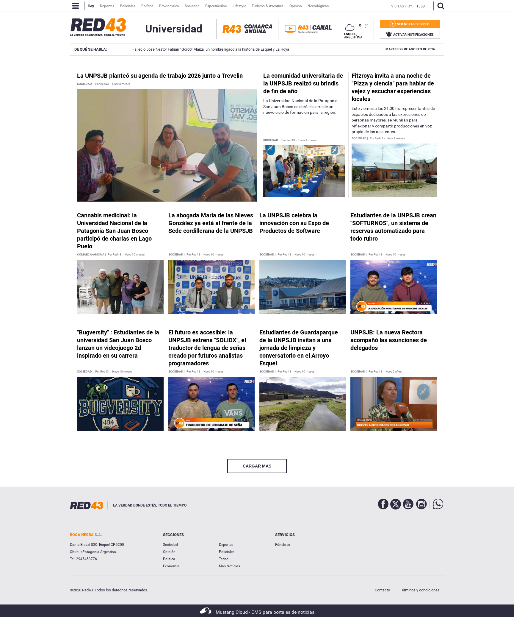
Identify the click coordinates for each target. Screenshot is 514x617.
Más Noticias (229, 566)
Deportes (226, 545)
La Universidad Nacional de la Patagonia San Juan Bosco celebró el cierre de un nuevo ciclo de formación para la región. (300, 106)
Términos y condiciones (420, 590)
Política (169, 559)
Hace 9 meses (307, 140)
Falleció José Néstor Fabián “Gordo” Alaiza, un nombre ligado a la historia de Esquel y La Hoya (204, 49)
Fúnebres (282, 545)
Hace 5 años (394, 371)
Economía (171, 566)
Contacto (382, 590)
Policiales (226, 552)
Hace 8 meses (121, 83)
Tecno (223, 559)
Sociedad (170, 545)
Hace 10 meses (135, 254)
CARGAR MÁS (257, 466)
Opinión (169, 552)
